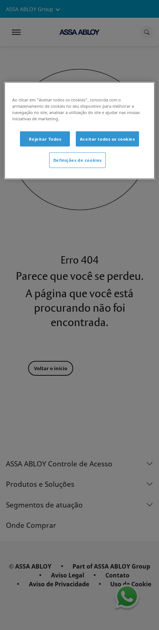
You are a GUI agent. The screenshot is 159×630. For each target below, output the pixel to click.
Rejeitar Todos (45, 138)
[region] (79, 131)
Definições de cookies (77, 160)
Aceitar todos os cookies (107, 138)
